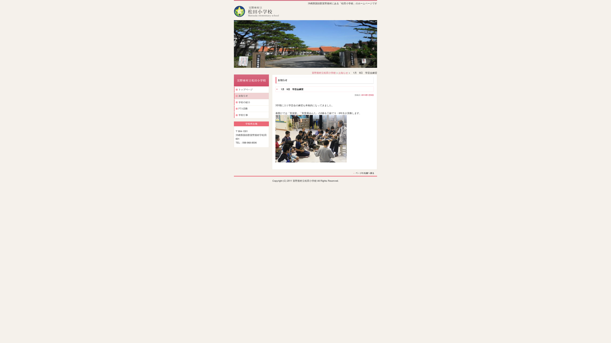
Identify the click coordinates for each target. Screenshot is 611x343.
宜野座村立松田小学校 (324, 72)
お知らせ (343, 72)
